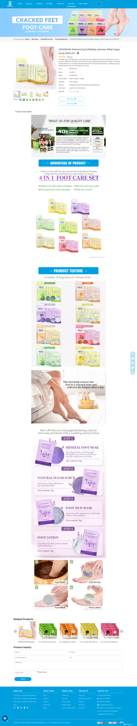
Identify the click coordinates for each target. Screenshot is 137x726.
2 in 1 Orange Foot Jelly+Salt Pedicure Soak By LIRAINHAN (47, 642)
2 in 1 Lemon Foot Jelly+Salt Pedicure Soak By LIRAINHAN (68, 642)
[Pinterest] (28, 707)
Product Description (23, 112)
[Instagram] (24, 707)
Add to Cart (70, 103)
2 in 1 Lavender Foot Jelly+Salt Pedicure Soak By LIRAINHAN (109, 642)
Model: (60, 72)
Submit (23, 679)
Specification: (62, 78)
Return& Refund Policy (68, 708)
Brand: (60, 75)
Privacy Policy (66, 701)
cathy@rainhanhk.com (106, 705)
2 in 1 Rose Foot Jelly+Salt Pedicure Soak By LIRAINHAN (89, 642)
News (45, 708)
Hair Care (81, 708)
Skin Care (82, 705)
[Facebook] (15, 707)
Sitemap (67, 722)
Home (45, 695)
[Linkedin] (18, 707)
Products (46, 701)
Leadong (61, 722)
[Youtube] (21, 707)
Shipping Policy (66, 705)
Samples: (61, 82)
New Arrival (46, 705)
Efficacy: (61, 85)
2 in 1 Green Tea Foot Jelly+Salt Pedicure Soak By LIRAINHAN (27, 642)
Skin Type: (61, 88)
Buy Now (70, 99)
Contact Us (65, 695)
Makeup (81, 701)
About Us (46, 698)
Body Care (82, 695)
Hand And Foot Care (85, 698)
